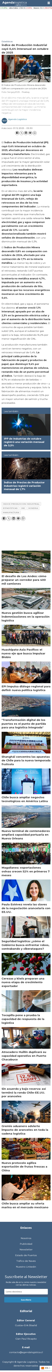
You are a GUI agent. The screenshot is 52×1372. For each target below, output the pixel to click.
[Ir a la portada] (22, 3)
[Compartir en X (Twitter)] (21, 133)
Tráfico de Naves (26, 1261)
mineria (33, 508)
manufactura (11, 512)
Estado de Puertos (26, 1255)
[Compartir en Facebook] (17, 133)
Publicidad (26, 1243)
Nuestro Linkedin (26, 1266)
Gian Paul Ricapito (26, 1338)
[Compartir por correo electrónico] (30, 133)
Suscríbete (26, 1300)
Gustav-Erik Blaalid (26, 1325)
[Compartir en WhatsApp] (35, 133)
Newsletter (26, 1249)
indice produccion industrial (21, 504)
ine (23, 508)
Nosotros (26, 1238)
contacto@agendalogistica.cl (26, 1352)
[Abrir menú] (49, 3)
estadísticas (10, 508)
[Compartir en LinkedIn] (26, 133)
